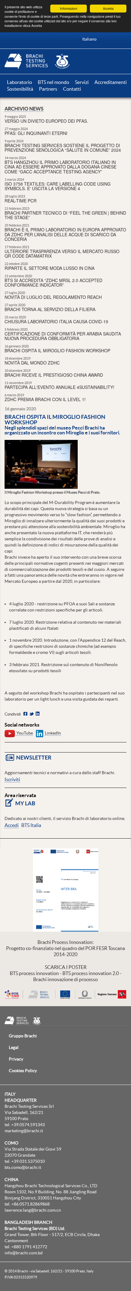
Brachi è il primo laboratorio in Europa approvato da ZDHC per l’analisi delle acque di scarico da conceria (65, 234)
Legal (14, 1047)
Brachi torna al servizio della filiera (50, 309)
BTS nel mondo (54, 82)
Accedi (12, 825)
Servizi (82, 82)
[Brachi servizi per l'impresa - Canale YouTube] (10, 733)
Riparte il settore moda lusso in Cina (49, 268)
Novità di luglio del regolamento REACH (53, 297)
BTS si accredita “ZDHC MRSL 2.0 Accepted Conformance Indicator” (53, 282)
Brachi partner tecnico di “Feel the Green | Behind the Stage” (65, 215)
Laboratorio (20, 82)
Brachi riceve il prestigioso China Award (54, 375)
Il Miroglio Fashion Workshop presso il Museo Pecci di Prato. (53, 492)
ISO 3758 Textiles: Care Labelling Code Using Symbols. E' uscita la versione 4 (58, 186)
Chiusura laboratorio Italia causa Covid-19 (56, 321)
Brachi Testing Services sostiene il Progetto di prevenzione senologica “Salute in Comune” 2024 (63, 147)
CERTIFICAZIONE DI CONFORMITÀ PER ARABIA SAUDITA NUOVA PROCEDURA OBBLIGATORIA (63, 336)
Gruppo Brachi (23, 1035)
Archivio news (24, 108)
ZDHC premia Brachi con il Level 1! (45, 399)
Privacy (16, 1059)
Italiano (89, 39)
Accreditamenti (110, 82)
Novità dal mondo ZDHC (32, 363)
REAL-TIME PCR (21, 201)
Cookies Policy (23, 1070)
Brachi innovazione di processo (65, 979)
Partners (48, 89)
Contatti (72, 89)
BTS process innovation (34, 973)
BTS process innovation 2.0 (90, 973)
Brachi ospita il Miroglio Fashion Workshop (57, 350)
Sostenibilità (20, 89)
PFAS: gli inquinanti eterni (36, 133)
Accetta (108, 8)
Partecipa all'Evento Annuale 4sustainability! (59, 387)
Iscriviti (12, 779)
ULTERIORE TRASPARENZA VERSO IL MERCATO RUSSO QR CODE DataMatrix (62, 253)
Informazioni (68, 8)
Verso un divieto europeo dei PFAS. (46, 121)
